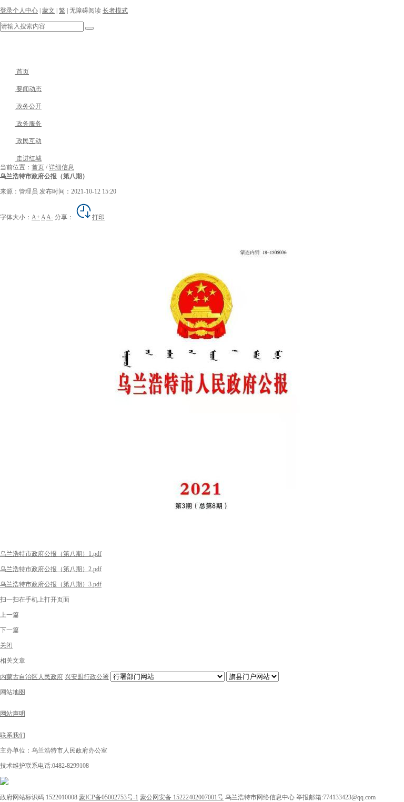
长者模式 (115, 10)
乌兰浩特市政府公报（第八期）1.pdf (51, 553)
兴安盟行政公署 (87, 677)
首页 (22, 71)
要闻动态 (28, 89)
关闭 (6, 645)
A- (49, 217)
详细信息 (61, 167)
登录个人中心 (19, 10)
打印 (98, 217)
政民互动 (28, 141)
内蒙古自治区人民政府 (31, 677)
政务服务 (28, 123)
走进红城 (28, 158)
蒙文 (48, 10)
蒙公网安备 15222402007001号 (182, 797)
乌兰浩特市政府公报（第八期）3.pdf (51, 584)
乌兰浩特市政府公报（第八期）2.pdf (51, 569)
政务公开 (28, 106)
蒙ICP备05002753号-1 (108, 797)
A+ (36, 217)
